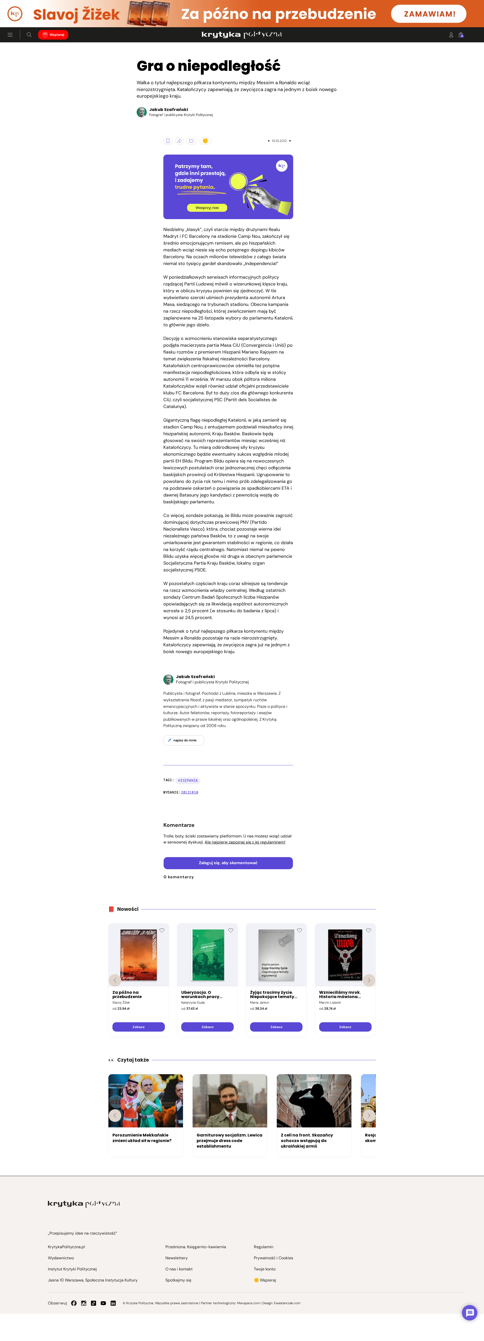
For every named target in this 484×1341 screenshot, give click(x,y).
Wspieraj (57, 35)
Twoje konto (265, 1269)
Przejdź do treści (25, 15)
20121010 (189, 792)
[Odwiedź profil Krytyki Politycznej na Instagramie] (84, 1303)
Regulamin (263, 1246)
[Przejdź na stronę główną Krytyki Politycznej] (84, 1204)
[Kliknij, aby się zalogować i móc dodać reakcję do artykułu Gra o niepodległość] (205, 140)
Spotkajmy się (178, 1280)
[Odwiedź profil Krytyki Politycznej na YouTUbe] (103, 1303)
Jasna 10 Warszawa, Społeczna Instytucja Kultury (93, 1280)
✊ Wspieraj (265, 1280)
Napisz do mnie (185, 740)
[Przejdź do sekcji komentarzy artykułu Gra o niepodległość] (192, 140)
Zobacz (138, 1027)
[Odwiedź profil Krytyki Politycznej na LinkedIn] (113, 1303)
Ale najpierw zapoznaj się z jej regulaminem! (245, 842)
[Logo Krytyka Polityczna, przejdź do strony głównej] (242, 35)
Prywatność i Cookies (273, 1258)
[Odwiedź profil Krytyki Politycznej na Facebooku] (74, 1303)
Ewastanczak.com (287, 1303)
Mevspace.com (248, 1303)
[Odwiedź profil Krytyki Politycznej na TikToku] (93, 1303)
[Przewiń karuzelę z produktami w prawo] (369, 980)
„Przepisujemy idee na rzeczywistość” (82, 1233)
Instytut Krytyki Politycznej (72, 1269)
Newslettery (176, 1258)
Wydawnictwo (61, 1258)
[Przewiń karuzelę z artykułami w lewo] (115, 1115)
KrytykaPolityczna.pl (66, 1246)
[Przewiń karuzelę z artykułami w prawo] (369, 1115)
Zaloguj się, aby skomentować (228, 862)
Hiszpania (188, 780)
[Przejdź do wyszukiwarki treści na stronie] (29, 35)
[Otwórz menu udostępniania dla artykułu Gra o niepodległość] (179, 140)
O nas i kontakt (179, 1269)
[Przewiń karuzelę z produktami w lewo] (115, 980)
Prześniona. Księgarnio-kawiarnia (195, 1246)
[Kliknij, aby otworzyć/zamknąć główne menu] (10, 34)
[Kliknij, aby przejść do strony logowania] (451, 35)
